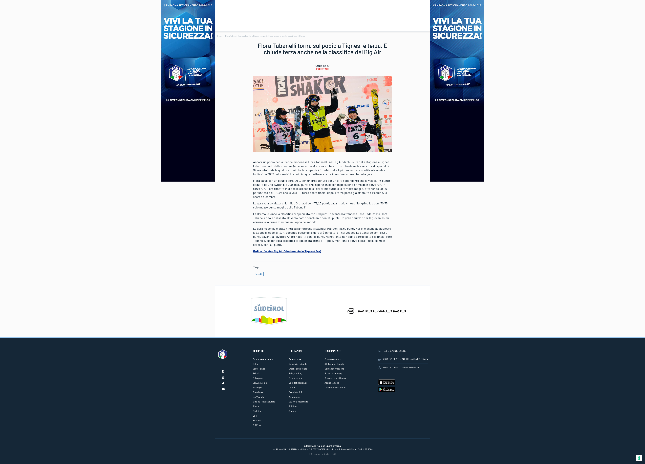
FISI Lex (293, 406)
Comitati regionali (298, 382)
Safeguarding (295, 373)
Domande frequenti (335, 368)
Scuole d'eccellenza (298, 401)
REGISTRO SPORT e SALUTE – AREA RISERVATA (405, 359)
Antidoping (294, 396)
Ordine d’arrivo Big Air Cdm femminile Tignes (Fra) (287, 251)
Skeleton (257, 411)
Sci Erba (257, 425)
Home (219, 36)
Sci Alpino (258, 378)
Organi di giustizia (298, 368)
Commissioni (296, 378)
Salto (255, 363)
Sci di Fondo (259, 368)
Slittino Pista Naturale (264, 401)
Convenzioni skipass (335, 378)
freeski (258, 274)
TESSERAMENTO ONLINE (394, 351)
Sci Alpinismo (260, 382)
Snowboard (258, 392)
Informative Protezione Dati (322, 454)
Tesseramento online (335, 387)
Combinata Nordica (263, 359)
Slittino (256, 406)
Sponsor (293, 411)
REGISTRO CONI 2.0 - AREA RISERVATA (401, 367)
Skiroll (256, 373)
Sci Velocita (258, 396)
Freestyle (322, 69)
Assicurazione (332, 382)
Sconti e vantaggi (333, 373)
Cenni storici (295, 392)
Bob (255, 415)
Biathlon (257, 420)
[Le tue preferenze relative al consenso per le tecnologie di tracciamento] (639, 458)
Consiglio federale (298, 363)
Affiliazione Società (334, 363)
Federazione (295, 359)
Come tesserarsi (333, 359)
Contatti (293, 387)
